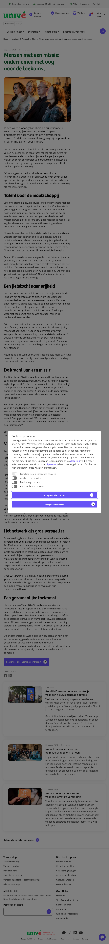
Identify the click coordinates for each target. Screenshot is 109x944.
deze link (75, 461)
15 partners (51, 464)
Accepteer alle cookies (54, 495)
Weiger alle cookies (54, 504)
